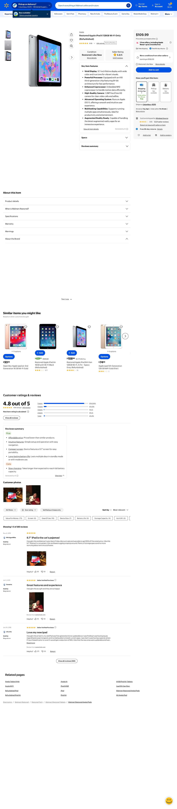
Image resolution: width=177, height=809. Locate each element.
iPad (62, 691)
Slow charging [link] (14, 468)
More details (92, 58)
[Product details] (126, 201)
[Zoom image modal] (71, 46)
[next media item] (71, 57)
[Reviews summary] (94, 43)
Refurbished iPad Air (13, 695)
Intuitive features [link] (16, 442)
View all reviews (11, 418)
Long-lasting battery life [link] (19, 456)
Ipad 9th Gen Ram (123, 686)
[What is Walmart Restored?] (126, 209)
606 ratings (100, 43)
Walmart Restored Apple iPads (128, 691)
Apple (81, 32)
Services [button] (26, 14)
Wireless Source (162, 118)
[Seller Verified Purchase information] (55, 580)
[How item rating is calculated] (28, 412)
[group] (91, 43)
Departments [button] (10, 14)
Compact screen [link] (15, 449)
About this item (12, 192)
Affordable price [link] (15, 437)
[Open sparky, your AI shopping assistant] (169, 801)
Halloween (58, 14)
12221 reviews (118, 58)
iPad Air (64, 695)
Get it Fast (70, 14)
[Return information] (166, 48)
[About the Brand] (126, 239)
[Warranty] (126, 224)
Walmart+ (154, 14)
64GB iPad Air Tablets (124, 681)
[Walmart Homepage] (6, 5)
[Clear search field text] (122, 5)
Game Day (125, 14)
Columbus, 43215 (149, 104)
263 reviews (26, 407)
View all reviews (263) (66, 661)
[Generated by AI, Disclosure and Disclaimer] (127, 129)
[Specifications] (126, 216)
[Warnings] (126, 231)
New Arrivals (95, 14)
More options (140, 111)
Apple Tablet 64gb (12, 681)
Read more (31, 643)
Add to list (147, 135)
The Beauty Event (111, 14)
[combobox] (93, 5)
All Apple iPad (121, 695)
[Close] (47, 14)
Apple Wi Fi (9, 686)
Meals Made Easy (140, 14)
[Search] (128, 5)
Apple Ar (64, 681)
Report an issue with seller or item (153, 125)
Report (52, 572)
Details (159, 129)
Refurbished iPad (11, 691)
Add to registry (166, 135)
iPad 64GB (65, 686)
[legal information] (157, 39)
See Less (65, 299)
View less (58, 476)
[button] (141, 5)
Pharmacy (82, 14)
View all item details (91, 129)
